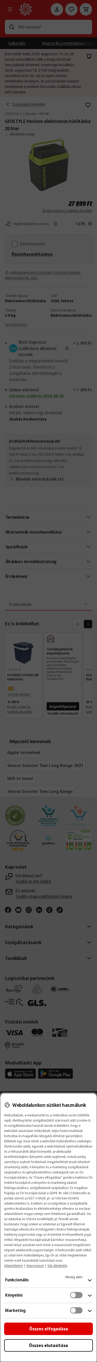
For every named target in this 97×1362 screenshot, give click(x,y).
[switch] (76, 1295)
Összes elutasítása (48, 1345)
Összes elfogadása (48, 1329)
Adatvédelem (13, 1265)
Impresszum (35, 1265)
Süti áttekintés (57, 1265)
